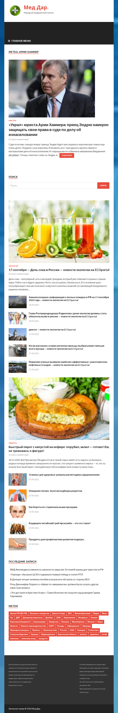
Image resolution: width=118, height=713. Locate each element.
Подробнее (67, 155)
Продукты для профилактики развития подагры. (56, 539)
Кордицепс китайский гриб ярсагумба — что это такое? (60, 523)
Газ (11, 617)
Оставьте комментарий (18, 139)
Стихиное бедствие (19, 634)
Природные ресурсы (19, 630)
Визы (104, 613)
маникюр (14, 638)
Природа (86, 626)
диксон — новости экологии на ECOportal (52, 329)
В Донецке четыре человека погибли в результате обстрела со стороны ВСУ (50, 579)
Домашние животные (32, 617)
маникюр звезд (29, 638)
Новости (14, 626)
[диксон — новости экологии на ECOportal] (18, 339)
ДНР (18, 617)
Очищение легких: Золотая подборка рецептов (55, 490)
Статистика (93, 630)
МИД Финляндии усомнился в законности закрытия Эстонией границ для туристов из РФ (56, 569)
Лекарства (53, 622)
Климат (94, 617)
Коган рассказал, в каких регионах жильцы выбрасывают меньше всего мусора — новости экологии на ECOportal (66, 347)
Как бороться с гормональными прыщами (53, 507)
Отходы (60, 626)
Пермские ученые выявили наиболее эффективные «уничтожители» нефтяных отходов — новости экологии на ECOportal (68, 363)
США (72, 630)
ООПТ (51, 626)
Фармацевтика (48, 634)
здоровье (94, 634)
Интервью (83, 617)
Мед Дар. (36, 7)
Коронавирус (40, 622)
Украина (34, 634)
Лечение (65, 622)
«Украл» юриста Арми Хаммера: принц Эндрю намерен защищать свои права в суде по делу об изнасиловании (59, 129)
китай (104, 634)
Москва (90, 622)
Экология (13, 266)
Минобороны (78, 622)
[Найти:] (59, 185)
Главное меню (21, 40)
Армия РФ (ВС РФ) (18, 613)
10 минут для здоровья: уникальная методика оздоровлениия (64, 474)
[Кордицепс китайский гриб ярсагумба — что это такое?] (18, 533)
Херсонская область (67, 634)
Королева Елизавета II (20, 622)
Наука (100, 622)
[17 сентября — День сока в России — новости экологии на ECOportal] (59, 263)
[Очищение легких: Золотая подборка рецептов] (18, 501)
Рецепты (13, 443)
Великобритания (82, 613)
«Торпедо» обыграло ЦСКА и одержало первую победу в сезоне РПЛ (46, 574)
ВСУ (70, 613)
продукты (43, 638)
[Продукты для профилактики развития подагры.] (18, 549)
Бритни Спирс (58, 613)
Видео (96, 613)
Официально (73, 626)
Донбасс (49, 617)
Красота (12, 120)
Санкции (81, 630)
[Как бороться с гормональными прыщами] (18, 517)
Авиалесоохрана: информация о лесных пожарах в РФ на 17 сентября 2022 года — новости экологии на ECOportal (69, 299)
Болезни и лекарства (39, 613)
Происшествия (50, 630)
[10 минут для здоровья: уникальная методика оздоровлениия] (18, 484)
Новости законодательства (33, 626)
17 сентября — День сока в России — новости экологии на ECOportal (59, 270)
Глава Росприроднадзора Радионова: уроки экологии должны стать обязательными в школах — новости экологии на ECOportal (68, 315)
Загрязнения (69, 617)
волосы (83, 634)
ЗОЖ (58, 617)
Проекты (36, 630)
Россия (63, 630)
